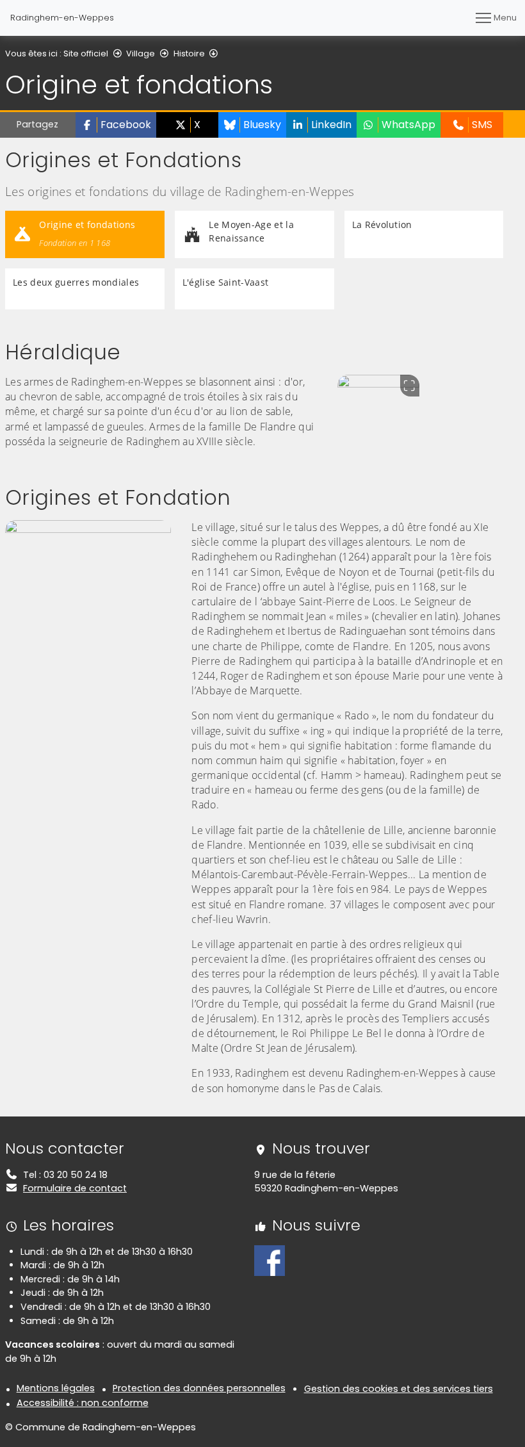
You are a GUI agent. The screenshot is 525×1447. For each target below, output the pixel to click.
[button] (116, 125)
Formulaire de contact (75, 1188)
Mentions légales (56, 1388)
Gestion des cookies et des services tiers (398, 1388)
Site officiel (85, 53)
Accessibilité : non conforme (83, 1402)
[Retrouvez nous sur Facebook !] (269, 1260)
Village (140, 53)
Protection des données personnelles (199, 1388)
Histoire (189, 53)
